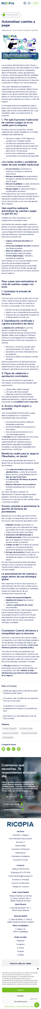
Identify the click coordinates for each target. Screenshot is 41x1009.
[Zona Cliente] (29, 3)
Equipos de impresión (10, 733)
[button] (38, 969)
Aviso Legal (33, 1006)
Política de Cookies (9, 1006)
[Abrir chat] (36, 1004)
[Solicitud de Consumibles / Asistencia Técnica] (24, 3)
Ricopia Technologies (29, 733)
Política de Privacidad (22, 1006)
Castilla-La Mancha (9, 729)
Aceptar (20, 990)
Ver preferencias (20, 1002)
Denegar (20, 996)
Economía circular (26, 729)
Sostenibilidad (8, 737)
